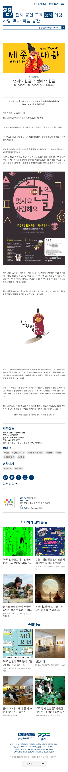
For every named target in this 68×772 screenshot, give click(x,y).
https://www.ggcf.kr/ (34, 508)
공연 (29, 14)
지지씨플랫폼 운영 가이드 (19, 757)
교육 (39, 14)
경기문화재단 (39, 3)
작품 (26, 20)
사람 (7, 20)
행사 (48, 14)
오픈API (53, 757)
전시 (19, 14)
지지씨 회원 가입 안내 (40, 757)
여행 (58, 14)
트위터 (5, 477)
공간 (36, 20)
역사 (16, 20)
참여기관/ (53, 3)
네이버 (18, 477)
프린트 (25, 477)
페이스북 (12, 477)
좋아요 (31, 478)
